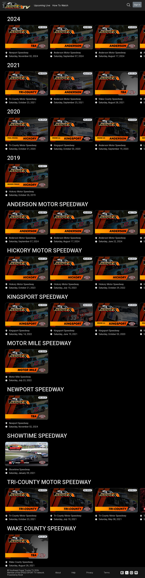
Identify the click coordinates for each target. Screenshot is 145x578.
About (58, 572)
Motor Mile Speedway (39, 343)
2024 (13, 19)
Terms (107, 572)
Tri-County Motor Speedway (49, 482)
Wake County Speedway (41, 528)
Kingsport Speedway (37, 296)
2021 (13, 65)
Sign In (137, 4)
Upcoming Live (42, 5)
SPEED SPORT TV (28, 572)
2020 (13, 111)
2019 (13, 158)
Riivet (20, 575)
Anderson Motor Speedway (47, 204)
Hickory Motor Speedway (44, 250)
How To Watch (60, 5)
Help (73, 572)
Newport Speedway (35, 389)
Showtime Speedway (37, 435)
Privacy (89, 572)
